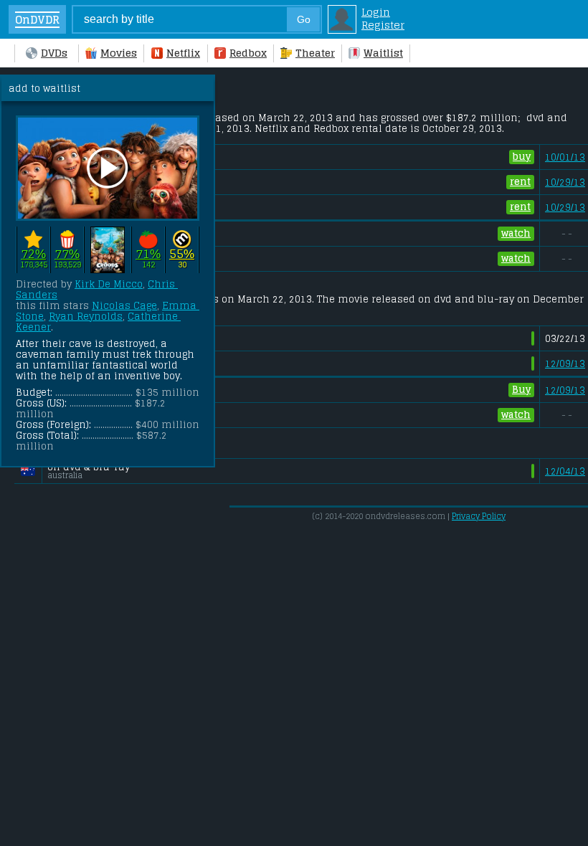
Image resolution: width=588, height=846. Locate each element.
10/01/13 (565, 157)
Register (382, 25)
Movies (118, 53)
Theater (315, 53)
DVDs (54, 53)
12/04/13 (565, 471)
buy (522, 156)
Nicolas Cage (124, 305)
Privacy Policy (479, 516)
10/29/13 (565, 182)
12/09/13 (565, 363)
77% (67, 254)
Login (375, 12)
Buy (521, 389)
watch (516, 233)
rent (520, 181)
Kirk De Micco (109, 284)
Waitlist (383, 53)
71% (148, 254)
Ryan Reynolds (86, 316)
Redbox (248, 53)
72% (33, 254)
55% (181, 254)
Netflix (183, 53)
